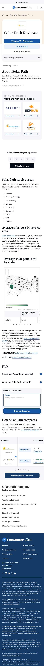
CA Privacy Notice (30, 554)
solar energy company (30, 430)
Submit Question (22, 411)
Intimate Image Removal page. (11, 655)
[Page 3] (23, 469)
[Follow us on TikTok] (9, 573)
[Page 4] (24, 324)
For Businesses (29, 550)
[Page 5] (27, 324)
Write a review (22, 47)
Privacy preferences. (22, 2)
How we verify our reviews (13, 58)
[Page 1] (16, 324)
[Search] (37, 7)
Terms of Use (7, 554)
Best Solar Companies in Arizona (21, 15)
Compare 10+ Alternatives (22, 41)
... (7, 15)
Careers (5, 558)
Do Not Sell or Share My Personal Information (10, 565)
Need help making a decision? (22, 475)
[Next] (30, 324)
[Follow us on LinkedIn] (15, 573)
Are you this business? (23, 51)
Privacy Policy (28, 545)
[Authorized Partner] (16, 456)
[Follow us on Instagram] (6, 573)
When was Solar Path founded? (16, 382)
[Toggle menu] (2, 7)
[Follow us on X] (12, 573)
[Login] (41, 7)
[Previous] (14, 324)
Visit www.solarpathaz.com (11, 86)
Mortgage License (9, 550)
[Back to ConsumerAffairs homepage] (3, 15)
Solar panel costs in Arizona (26, 353)
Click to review (22, 166)
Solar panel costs (9, 235)
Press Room (27, 558)
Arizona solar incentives (22, 357)
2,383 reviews (38, 462)
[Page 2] (19, 324)
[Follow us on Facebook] (3, 573)
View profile (38, 451)
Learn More (24, 449)
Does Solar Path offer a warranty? (17, 374)
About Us (6, 545)
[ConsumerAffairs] (22, 7)
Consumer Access (15, 600)
